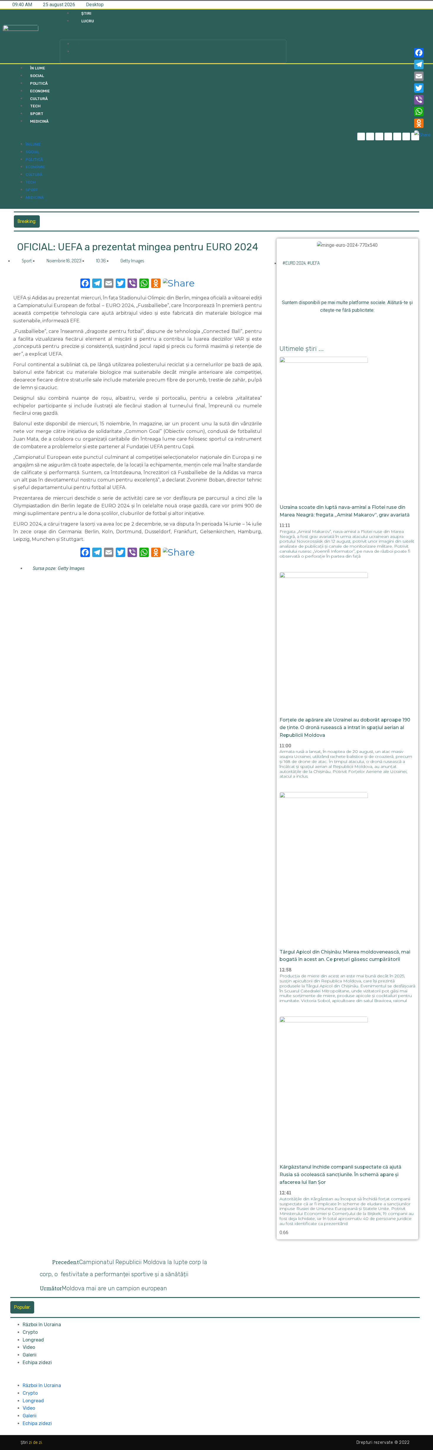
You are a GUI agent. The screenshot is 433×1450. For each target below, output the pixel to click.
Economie (40, 91)
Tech (35, 106)
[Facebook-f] (361, 137)
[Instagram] (388, 137)
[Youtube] (406, 137)
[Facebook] (422, 53)
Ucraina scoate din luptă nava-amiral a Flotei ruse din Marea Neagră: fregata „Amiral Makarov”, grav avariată (153, 221)
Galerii (30, 1355)
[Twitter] (379, 137)
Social (37, 76)
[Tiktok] (397, 137)
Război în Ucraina (42, 1324)
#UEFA (313, 263)
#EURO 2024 (293, 263)
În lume (37, 68)
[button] (173, 36)
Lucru (87, 21)
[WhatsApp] (422, 111)
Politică (39, 83)
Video (29, 1347)
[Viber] (422, 100)
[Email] (422, 76)
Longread (33, 1340)
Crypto (30, 1332)
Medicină (39, 121)
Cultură (39, 98)
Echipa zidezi (37, 1362)
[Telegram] (370, 137)
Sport (36, 113)
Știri (86, 13)
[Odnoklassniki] (367, 325)
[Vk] (380, 325)
